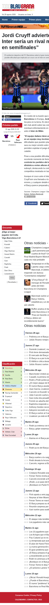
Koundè (7, 244)
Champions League (38, 192)
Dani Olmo (8, 270)
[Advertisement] (12, 185)
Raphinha (7, 264)
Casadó (7, 257)
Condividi (32, 203)
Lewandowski (9, 274)
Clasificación (9, 364)
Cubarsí (7, 248)
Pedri (6, 267)
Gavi (6, 261)
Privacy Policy (36, 595)
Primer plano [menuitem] (35, 20)
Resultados (12, 282)
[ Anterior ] (12, 145)
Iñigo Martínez (9, 251)
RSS (40, 600)
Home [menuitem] (5, 20)
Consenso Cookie (22, 595)
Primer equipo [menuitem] (18, 20)
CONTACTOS (32, 600)
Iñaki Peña (8, 241)
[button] (12, 278)
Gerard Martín (9, 254)
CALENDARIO (20, 600)
